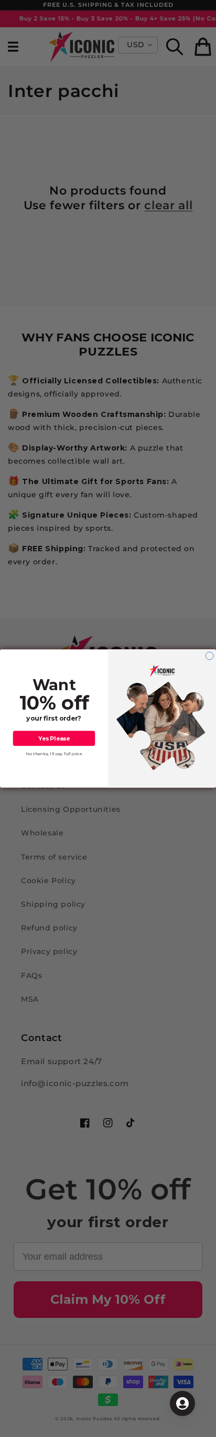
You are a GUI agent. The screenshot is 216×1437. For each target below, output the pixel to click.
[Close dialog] (209, 656)
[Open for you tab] (182, 1403)
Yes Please (54, 738)
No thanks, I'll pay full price (54, 753)
